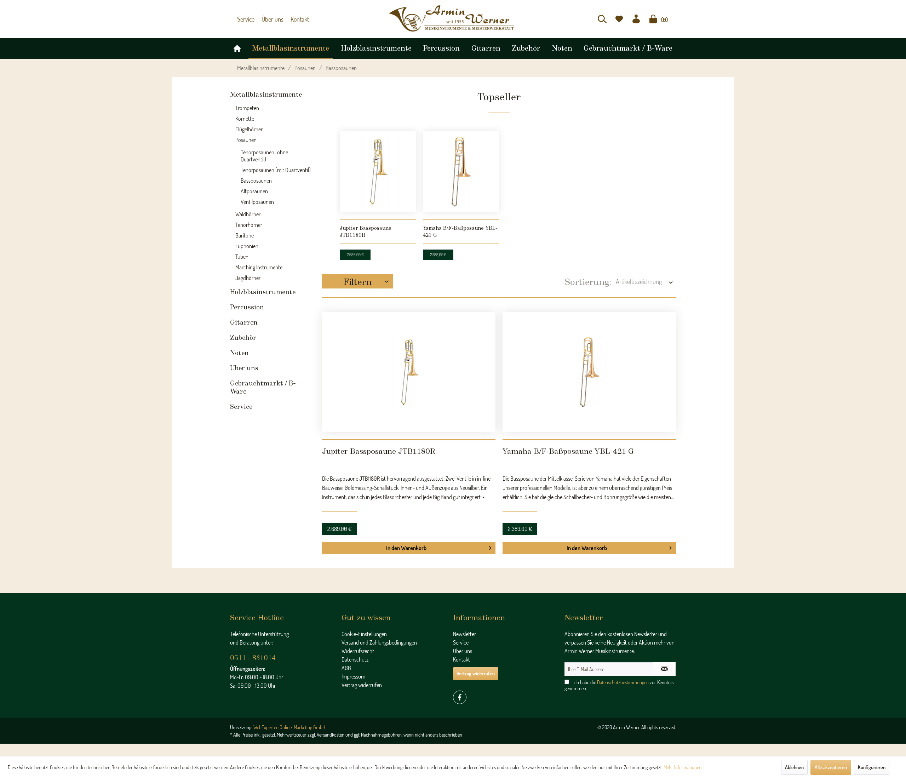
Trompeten (247, 104)
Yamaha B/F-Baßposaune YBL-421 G (460, 228)
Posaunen (246, 136)
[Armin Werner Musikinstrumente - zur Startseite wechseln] (453, 18)
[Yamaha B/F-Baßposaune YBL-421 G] (461, 168)
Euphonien (246, 242)
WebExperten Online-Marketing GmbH (289, 692)
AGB (346, 632)
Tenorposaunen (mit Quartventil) (276, 166)
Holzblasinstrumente (263, 289)
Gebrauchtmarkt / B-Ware (263, 384)
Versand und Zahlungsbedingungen (379, 607)
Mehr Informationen (682, 767)
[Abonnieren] (664, 633)
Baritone (244, 231)
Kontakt (294, 19)
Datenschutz (355, 624)
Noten (239, 350)
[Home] (237, 47)
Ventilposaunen (257, 198)
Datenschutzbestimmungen (623, 647)
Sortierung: (588, 278)
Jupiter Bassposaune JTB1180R (365, 228)
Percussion (247, 304)
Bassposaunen (256, 177)
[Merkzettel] (619, 19)
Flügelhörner (249, 125)
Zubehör (243, 334)
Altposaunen (254, 187)
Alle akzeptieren (831, 767)
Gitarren (244, 319)
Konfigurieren (871, 767)
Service (245, 19)
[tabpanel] (377, 188)
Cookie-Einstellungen (364, 598)
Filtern (357, 277)
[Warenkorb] (653, 19)
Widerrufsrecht (358, 615)
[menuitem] (602, 19)
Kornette (244, 115)
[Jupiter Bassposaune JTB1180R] (378, 168)
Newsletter (464, 598)
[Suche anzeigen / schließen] (602, 19)
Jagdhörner (247, 274)
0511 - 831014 (253, 623)
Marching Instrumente (258, 263)
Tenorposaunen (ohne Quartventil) (264, 152)
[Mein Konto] (636, 19)
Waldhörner (247, 210)
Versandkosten (330, 699)
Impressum (353, 641)
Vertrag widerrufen (362, 649)
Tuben (241, 253)
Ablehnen (794, 767)
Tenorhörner (248, 221)
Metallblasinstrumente (266, 91)
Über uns (269, 19)
